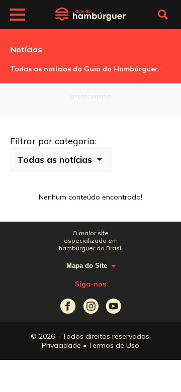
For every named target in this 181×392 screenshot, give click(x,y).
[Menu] (17, 16)
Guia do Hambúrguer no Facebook (68, 306)
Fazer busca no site (163, 15)
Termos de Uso (113, 345)
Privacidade (61, 345)
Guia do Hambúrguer (90, 15)
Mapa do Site (86, 265)
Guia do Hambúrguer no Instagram (91, 306)
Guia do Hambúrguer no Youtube (113, 306)
